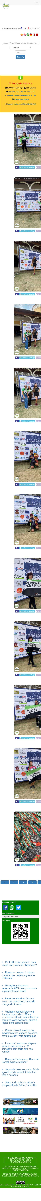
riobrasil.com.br (10, 1176)
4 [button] (32, 882)
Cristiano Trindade (21, 99)
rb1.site (35, 1176)
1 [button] (4, 882)
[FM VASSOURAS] (20, 1130)
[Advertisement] (20, 67)
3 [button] (23, 882)
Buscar (19, 57)
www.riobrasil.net (28, 1174)
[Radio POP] (20, 1111)
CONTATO (27, 1162)
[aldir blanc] (20, 1120)
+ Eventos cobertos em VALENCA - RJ (20, 95)
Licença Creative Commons (26, 1186)
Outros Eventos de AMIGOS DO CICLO (21, 104)
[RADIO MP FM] (20, 1101)
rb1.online (25, 1176)
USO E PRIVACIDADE (20, 1161)
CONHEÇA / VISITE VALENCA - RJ (21, 92)
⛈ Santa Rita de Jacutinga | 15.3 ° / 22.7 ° (18, 28)
